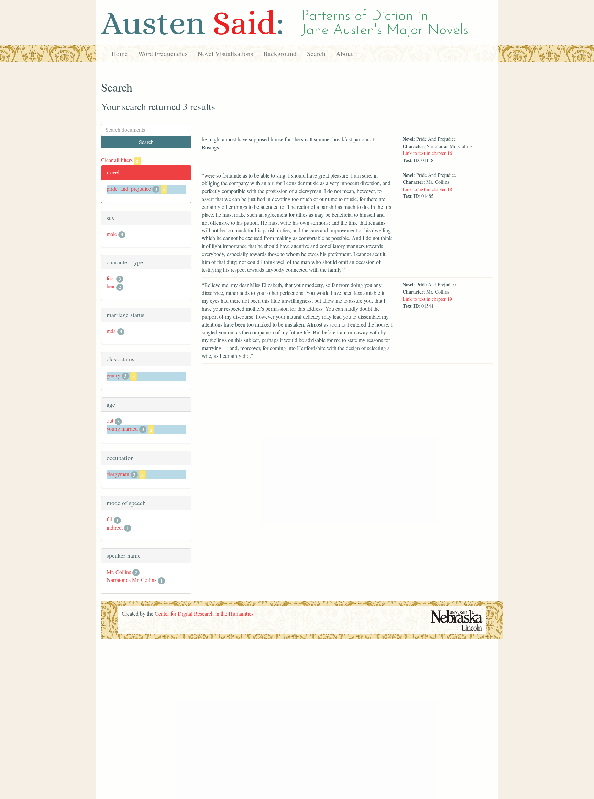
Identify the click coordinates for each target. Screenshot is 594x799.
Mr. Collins (119, 571)
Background (280, 53)
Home (119, 53)
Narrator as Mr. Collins (131, 579)
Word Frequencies (162, 53)
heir (111, 286)
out (110, 420)
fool (111, 278)
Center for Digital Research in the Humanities (204, 613)
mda (111, 330)
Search (316, 53)
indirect (115, 527)
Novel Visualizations (225, 53)
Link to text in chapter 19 (427, 299)
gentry (113, 375)
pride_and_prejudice (129, 188)
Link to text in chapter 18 (427, 189)
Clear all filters (120, 159)
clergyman (118, 474)
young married (122, 428)
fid (109, 519)
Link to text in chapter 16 (427, 153)
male (112, 233)
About (344, 53)
